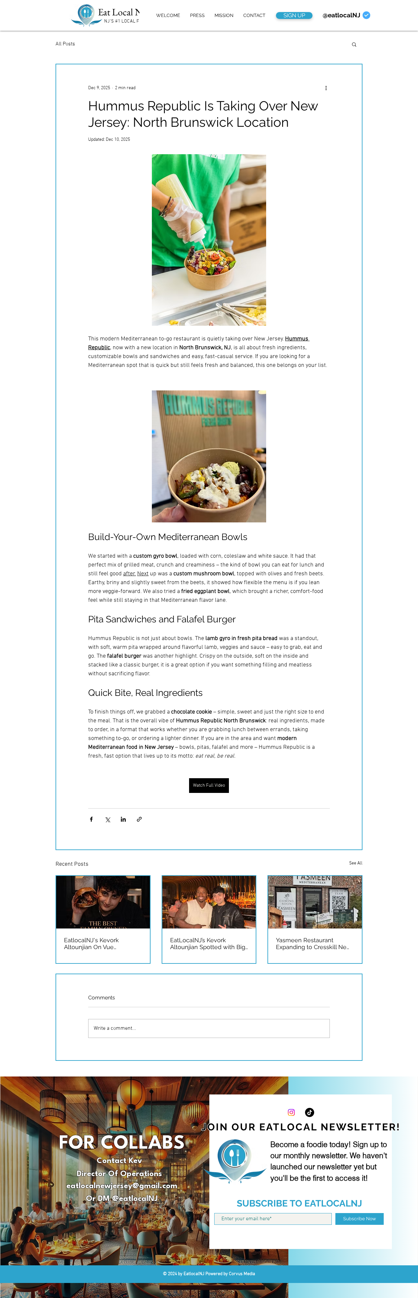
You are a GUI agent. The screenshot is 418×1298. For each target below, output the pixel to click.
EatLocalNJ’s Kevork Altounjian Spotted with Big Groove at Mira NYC (207, 943)
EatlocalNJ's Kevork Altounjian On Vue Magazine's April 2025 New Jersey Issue (100, 943)
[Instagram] (291, 1112)
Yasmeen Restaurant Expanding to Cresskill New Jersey (313, 943)
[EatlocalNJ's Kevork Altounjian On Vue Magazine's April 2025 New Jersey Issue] (103, 902)
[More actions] (326, 88)
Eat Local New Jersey (137, 12)
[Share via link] (139, 819)
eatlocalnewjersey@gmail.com (121, 1186)
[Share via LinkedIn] (123, 819)
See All (355, 863)
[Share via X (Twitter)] (107, 819)
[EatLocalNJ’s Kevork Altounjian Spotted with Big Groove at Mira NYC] (209, 902)
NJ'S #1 (112, 21)
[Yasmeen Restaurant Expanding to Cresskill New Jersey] (315, 902)
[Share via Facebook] (91, 819)
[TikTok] (309, 1112)
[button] (354, 44)
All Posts (65, 44)
